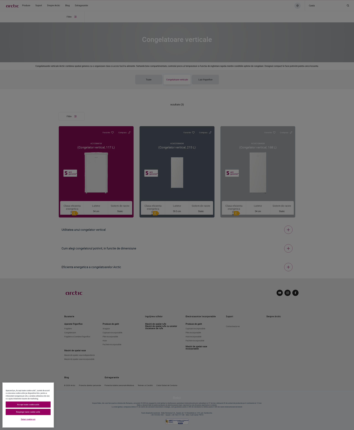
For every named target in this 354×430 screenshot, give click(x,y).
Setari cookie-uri (28, 419)
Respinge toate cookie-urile (28, 412)
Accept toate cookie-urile (28, 404)
